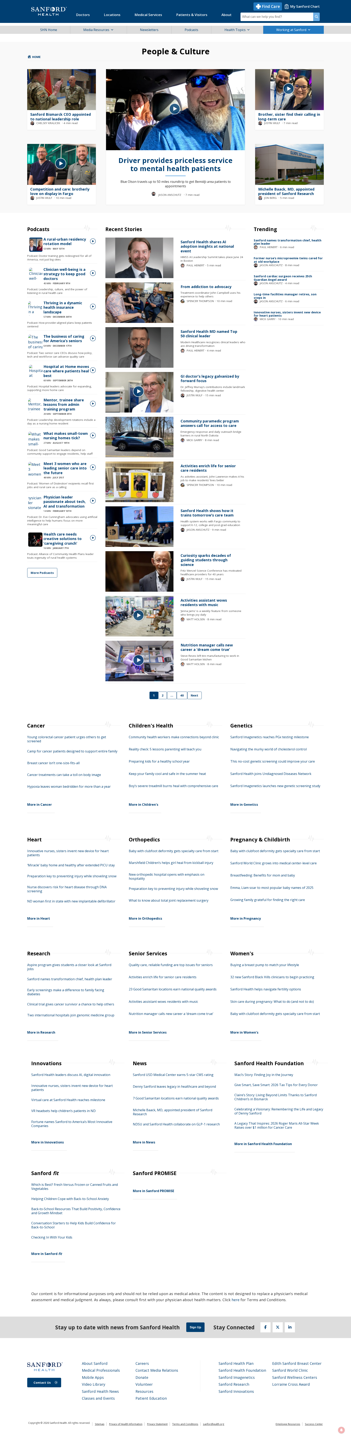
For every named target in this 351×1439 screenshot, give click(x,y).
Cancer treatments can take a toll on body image (64, 775)
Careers (142, 1363)
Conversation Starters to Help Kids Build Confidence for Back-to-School (73, 1225)
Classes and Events (98, 1398)
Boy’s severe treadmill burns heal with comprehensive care (173, 786)
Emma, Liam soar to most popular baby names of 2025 (271, 887)
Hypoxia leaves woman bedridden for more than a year (69, 786)
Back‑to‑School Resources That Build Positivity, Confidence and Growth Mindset (75, 1211)
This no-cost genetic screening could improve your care (272, 761)
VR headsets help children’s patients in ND (63, 1111)
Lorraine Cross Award (291, 1384)
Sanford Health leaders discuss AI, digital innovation (70, 1075)
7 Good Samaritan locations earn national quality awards (176, 1098)
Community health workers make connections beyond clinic (174, 737)
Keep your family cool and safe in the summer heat (167, 773)
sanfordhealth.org (213, 1424)
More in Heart (38, 918)
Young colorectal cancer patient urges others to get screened (66, 739)
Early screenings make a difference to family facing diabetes (65, 992)
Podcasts (191, 30)
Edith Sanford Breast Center (297, 1363)
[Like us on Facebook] (265, 1327)
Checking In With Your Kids (51, 1237)
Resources (144, 1391)
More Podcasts (42, 573)
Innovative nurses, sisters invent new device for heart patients (68, 853)
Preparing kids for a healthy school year (159, 761)
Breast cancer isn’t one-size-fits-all (53, 763)
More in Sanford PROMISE (153, 1191)
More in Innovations (47, 1142)
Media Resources (96, 30)
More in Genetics (244, 804)
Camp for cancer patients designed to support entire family (72, 751)
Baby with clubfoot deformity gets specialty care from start (173, 851)
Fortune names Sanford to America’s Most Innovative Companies (71, 1124)
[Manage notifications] (341, 1430)
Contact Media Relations (156, 1370)
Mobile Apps (93, 1377)
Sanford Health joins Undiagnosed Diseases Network (270, 773)
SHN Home (48, 30)
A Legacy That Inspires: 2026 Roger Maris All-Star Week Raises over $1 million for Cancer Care (276, 1125)
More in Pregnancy (245, 918)
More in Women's (244, 1032)
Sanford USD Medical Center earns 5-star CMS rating (173, 1075)
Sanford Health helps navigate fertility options (265, 989)
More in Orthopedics (145, 918)
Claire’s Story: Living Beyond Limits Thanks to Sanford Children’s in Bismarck (275, 1097)
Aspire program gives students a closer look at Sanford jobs (69, 967)
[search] (316, 17)
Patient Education (151, 1398)
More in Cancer (39, 804)
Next (194, 695)
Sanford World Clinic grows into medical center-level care (273, 863)
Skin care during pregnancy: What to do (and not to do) (272, 1001)
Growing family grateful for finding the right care (267, 900)
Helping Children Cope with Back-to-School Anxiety (70, 1199)
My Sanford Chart (305, 6)
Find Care (271, 6)
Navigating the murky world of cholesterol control (268, 749)
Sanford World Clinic (290, 1370)
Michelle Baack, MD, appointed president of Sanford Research (172, 1112)
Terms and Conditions (185, 1424)
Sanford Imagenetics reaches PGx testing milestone (269, 737)
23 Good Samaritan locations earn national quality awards (173, 989)
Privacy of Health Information (125, 1424)
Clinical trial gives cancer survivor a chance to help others (70, 1004)
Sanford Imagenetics (237, 1377)
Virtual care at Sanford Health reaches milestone (68, 1100)
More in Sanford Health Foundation (263, 1144)
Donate (141, 1377)
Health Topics (235, 30)
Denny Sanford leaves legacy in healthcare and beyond (174, 1086)
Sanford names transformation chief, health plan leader (69, 979)
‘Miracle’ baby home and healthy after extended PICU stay (71, 865)
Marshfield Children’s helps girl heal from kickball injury (171, 862)
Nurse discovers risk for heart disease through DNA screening (67, 889)
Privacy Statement (157, 1424)
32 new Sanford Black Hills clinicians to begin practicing (272, 977)
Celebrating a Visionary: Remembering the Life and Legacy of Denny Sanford (278, 1111)
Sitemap (99, 1424)
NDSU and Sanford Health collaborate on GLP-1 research (176, 1124)
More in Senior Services (148, 1032)
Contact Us (42, 1382)
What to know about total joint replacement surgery (168, 900)
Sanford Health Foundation (242, 1370)
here (235, 1299)
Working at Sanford (291, 30)
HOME (36, 57)
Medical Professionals (101, 1370)
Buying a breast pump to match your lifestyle (264, 965)
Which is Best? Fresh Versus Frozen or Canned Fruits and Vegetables (74, 1186)
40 (182, 695)
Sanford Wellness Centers (294, 1377)
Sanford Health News (100, 1391)
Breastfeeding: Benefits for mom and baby (262, 875)
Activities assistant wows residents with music (163, 1001)
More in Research (41, 1032)
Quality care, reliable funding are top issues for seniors (171, 965)
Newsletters (149, 30)
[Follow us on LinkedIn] (290, 1327)
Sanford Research (234, 1384)
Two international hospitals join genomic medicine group (70, 1015)
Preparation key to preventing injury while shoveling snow (71, 876)
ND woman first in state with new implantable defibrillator (71, 901)
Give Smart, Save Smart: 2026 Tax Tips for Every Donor (276, 1085)
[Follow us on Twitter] (278, 1327)
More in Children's (143, 804)
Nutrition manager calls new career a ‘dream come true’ (171, 1013)
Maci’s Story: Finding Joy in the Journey (263, 1075)
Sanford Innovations (236, 1391)
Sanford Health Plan (236, 1363)
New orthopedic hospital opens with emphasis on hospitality (166, 876)
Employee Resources (288, 1424)
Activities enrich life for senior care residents (162, 977)
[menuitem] (83, 15)
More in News (144, 1142)
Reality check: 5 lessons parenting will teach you (165, 749)
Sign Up (195, 1327)
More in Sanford (46, 1253)
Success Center (314, 1424)
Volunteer (144, 1384)
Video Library (93, 1384)
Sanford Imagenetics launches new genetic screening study (275, 786)
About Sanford (94, 1363)
